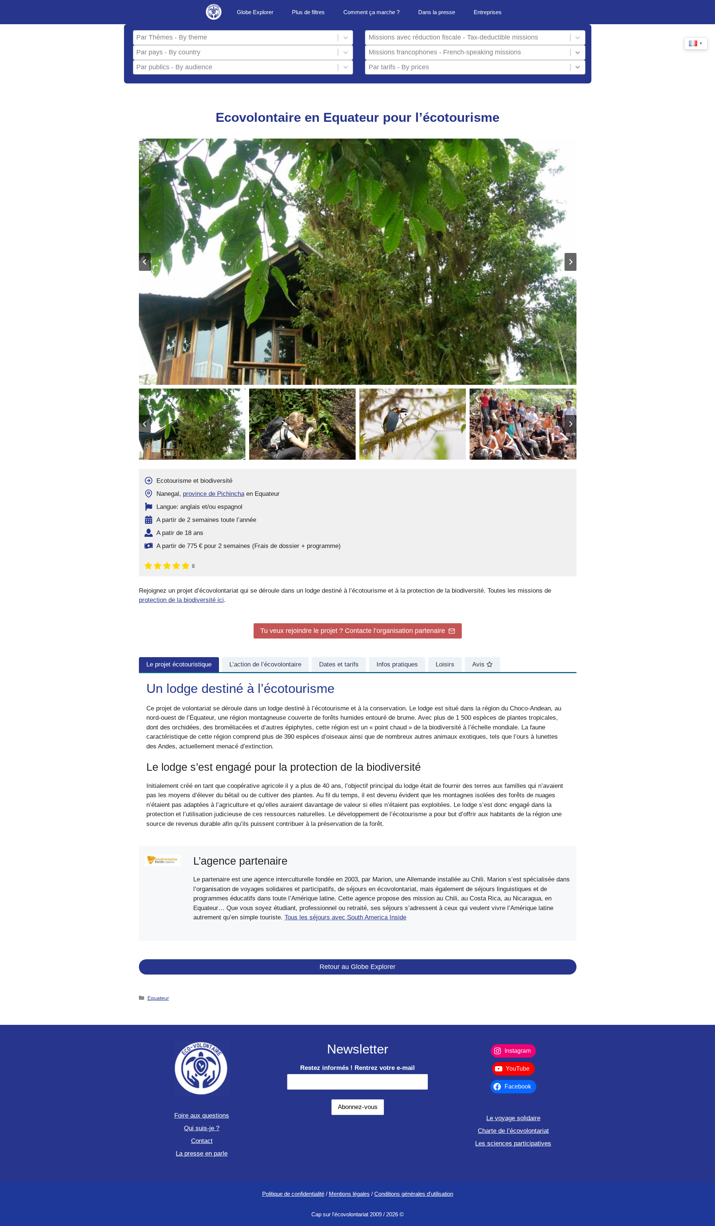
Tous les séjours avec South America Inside (345, 917)
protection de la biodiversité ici (181, 600)
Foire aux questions (201, 1115)
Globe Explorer (255, 12)
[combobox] (235, 38)
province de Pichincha (213, 493)
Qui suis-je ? (201, 1128)
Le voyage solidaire (513, 1118)
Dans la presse (436, 12)
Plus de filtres (308, 12)
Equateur (158, 998)
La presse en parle (202, 1153)
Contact (202, 1140)
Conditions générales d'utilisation (413, 1194)
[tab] (179, 664)
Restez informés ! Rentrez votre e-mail (357, 1067)
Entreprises (488, 12)
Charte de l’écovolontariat (513, 1130)
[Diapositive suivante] (570, 262)
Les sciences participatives (513, 1143)
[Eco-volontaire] (214, 12)
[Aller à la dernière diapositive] (145, 262)
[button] (192, 424)
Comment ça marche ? (371, 12)
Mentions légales (349, 1194)
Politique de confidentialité (293, 1194)
